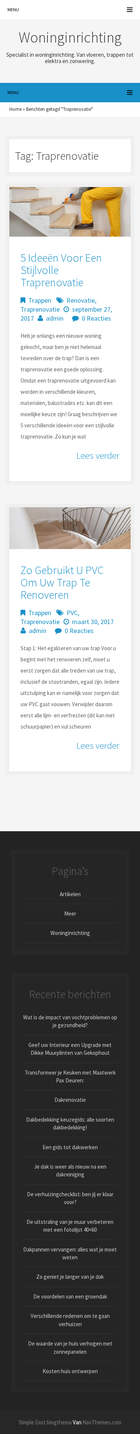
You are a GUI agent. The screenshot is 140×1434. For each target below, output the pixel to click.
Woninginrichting (70, 932)
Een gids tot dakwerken (70, 1147)
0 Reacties (96, 318)
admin (54, 318)
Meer (70, 913)
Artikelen (70, 894)
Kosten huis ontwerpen (70, 1371)
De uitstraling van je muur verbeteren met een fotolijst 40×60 (70, 1225)
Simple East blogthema (45, 1422)
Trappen (39, 300)
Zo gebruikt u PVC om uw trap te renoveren (62, 582)
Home (15, 109)
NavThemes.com (102, 1422)
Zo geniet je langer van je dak (70, 1276)
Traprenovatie (40, 309)
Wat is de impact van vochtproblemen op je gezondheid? (70, 1021)
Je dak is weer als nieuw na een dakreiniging (70, 1170)
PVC (72, 612)
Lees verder (97, 455)
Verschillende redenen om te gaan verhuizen (70, 1319)
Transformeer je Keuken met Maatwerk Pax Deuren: (70, 1076)
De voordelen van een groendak (70, 1296)
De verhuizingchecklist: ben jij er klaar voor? (70, 1198)
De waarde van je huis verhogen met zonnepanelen (70, 1347)
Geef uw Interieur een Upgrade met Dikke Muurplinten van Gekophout (70, 1048)
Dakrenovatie (70, 1099)
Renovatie (80, 300)
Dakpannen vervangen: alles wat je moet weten (70, 1253)
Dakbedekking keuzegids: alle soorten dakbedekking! (70, 1123)
